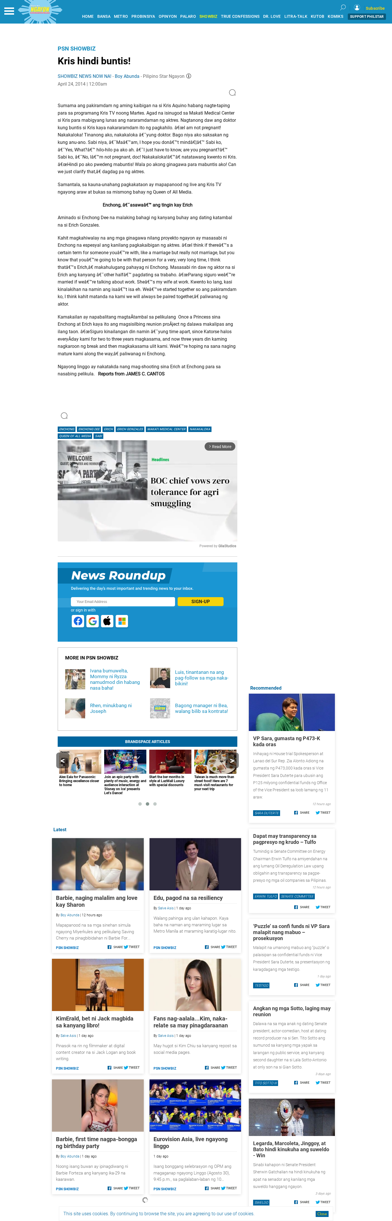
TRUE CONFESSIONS (240, 16)
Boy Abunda (127, 76)
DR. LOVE (272, 16)
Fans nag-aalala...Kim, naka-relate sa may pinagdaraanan (191, 1022)
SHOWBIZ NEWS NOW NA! (84, 76)
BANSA (103, 16)
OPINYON (168, 16)
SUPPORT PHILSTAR (367, 17)
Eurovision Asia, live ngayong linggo (191, 1142)
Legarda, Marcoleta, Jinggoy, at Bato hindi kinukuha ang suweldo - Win (291, 1149)
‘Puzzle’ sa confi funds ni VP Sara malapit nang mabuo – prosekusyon (291, 932)
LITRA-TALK (296, 16)
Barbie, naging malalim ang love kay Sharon (96, 901)
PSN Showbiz (77, 48)
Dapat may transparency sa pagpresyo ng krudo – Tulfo (285, 839)
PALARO (188, 16)
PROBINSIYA (143, 16)
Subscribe (375, 8)
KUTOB (317, 16)
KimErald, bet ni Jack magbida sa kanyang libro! (94, 1022)
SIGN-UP (200, 601)
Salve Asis (166, 908)
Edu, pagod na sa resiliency (188, 897)
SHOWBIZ (208, 16)
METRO (121, 16)
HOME (88, 16)
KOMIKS (335, 16)
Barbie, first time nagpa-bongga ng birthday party (96, 1142)
